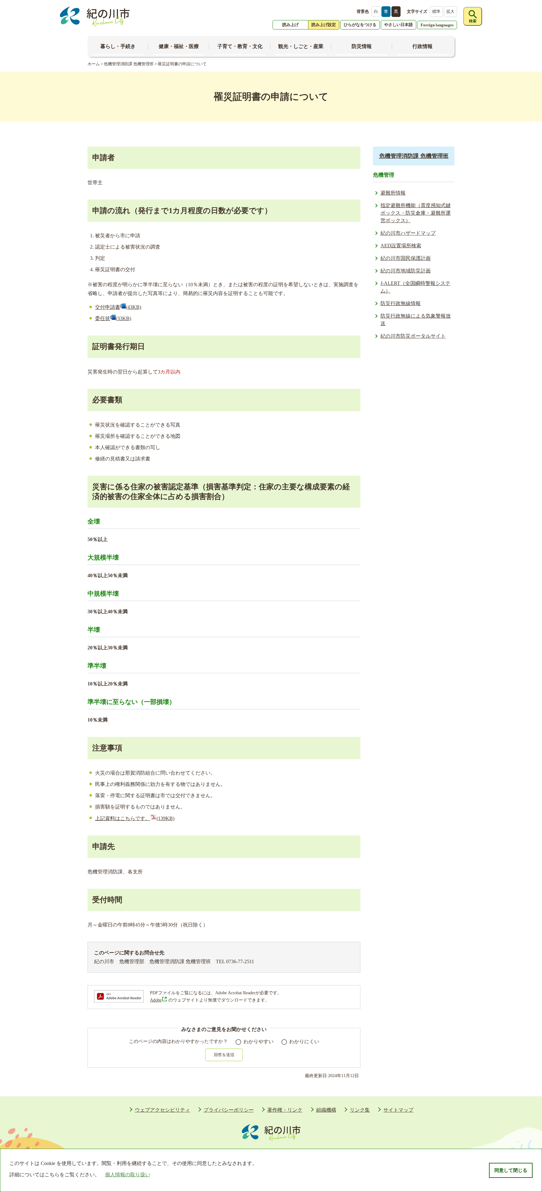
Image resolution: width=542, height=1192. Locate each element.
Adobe (156, 1000)
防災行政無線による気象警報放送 (415, 319)
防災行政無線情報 (400, 303)
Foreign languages (437, 25)
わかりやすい (258, 1041)
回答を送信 (224, 1054)
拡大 (450, 11)
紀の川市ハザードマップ (408, 233)
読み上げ (290, 24)
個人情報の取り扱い (127, 1174)
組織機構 (326, 1110)
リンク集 (360, 1110)
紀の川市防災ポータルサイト (413, 336)
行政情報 (422, 46)
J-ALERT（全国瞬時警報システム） (415, 287)
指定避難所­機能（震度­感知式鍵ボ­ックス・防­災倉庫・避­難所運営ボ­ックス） (415, 213)
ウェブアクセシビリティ (162, 1110)
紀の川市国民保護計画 (405, 258)
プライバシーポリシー (229, 1110)
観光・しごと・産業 (300, 46)
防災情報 (362, 46)
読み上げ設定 (323, 24)
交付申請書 (118, 307)
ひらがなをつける (360, 24)
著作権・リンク (284, 1110)
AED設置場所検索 (400, 245)
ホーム (94, 64)
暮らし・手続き (118, 46)
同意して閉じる (510, 1170)
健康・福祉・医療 (179, 46)
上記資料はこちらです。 (134, 818)
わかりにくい (304, 1041)
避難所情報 (393, 193)
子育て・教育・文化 (240, 46)
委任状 (113, 318)
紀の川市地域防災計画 (405, 270)
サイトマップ (398, 1110)
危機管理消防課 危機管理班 (129, 64)
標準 (436, 11)
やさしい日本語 (398, 24)
